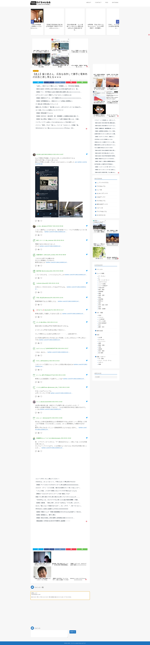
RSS (106, 2)
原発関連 (101, 291)
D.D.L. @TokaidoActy (42, 360)
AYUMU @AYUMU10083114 (44, 154)
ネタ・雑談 (100, 312)
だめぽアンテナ (101, 197)
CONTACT (98, 2)
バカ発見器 (101, 319)
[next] (117, 22)
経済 (100, 306)
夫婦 (100, 347)
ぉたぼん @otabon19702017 (44, 226)
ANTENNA (115, 2)
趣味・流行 (101, 327)
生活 (98, 334)
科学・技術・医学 (103, 304)
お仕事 (100, 337)
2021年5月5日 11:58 (35, 594)
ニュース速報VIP (103, 285)
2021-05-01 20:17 (63, 348)
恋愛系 (100, 349)
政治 (100, 297)
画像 (100, 364)
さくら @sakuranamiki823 (44, 401)
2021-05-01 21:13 (52, 322)
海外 (100, 303)
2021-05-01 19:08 (57, 418)
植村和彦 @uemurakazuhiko (44, 271)
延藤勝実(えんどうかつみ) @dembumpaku (48, 438)
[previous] (32, 22)
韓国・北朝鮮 (102, 308)
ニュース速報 (100, 273)
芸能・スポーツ (101, 356)
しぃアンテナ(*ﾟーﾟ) (102, 182)
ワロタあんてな (101, 186)
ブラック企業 (102, 321)
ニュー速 (99, 189)
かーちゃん (101, 339)
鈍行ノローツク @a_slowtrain (44, 240)
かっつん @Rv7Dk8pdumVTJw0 (45, 375)
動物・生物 (101, 345)
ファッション (102, 341)
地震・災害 (101, 295)
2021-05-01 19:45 (60, 375)
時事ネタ (101, 301)
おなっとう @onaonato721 (44, 418)
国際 (100, 293)
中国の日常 (101, 287)
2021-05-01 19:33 (57, 401)
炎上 (100, 325)
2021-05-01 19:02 (66, 438)
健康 (100, 343)
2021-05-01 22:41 (58, 297)
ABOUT (88, 2)
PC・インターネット (104, 280)
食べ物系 (101, 352)
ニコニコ (101, 317)
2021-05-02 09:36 (58, 226)
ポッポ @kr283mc (41, 322)
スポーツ (101, 362)
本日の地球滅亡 (103, 323)
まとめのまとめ (101, 215)
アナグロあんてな (102, 211)
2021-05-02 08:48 (58, 271)
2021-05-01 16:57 (58, 154)
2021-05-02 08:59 (61, 254)
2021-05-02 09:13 (59, 240)
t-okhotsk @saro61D (42, 283)
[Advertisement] (60, 141)
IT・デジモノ (102, 276)
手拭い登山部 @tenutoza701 (44, 297)
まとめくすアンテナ (102, 193)
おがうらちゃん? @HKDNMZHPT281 (47, 348)
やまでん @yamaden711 (45, 310)
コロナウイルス (103, 282)
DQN (100, 315)
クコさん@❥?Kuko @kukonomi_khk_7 (47, 387)
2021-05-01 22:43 (54, 283)
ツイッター (36, 70)
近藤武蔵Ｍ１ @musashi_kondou (45, 254)
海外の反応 (100, 330)
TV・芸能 (101, 358)
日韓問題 (101, 299)
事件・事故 (101, 289)
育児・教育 (101, 351)
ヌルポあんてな (101, 200)
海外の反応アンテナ (102, 204)
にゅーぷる (100, 207)
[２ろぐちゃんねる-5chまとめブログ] (40, 5)
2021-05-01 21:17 (58, 310)
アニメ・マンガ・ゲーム (105, 360)
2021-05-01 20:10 (54, 360)
